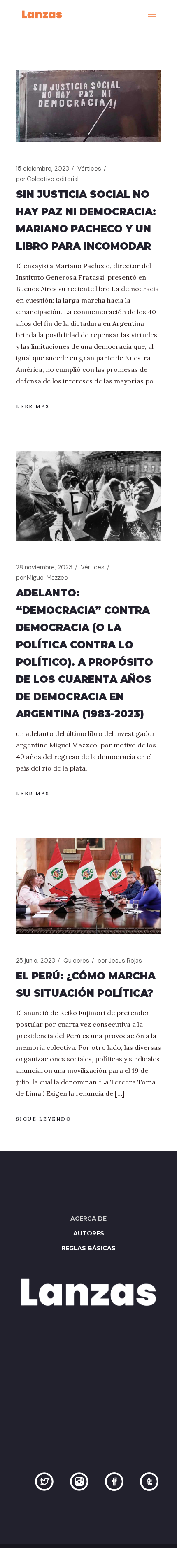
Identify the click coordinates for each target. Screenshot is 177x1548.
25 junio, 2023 (35, 960)
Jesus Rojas (120, 960)
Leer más (33, 406)
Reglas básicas (88, 1248)
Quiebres (76, 960)
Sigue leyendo (44, 1119)
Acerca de (88, 1218)
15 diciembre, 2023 (42, 169)
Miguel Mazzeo (42, 577)
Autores (88, 1233)
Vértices (89, 169)
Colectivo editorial (47, 179)
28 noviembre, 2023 (44, 567)
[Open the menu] (152, 14)
